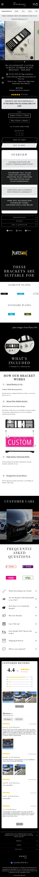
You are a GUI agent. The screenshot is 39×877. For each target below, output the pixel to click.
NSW (16, 11)
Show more (19, 824)
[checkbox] (19, 719)
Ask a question (19, 225)
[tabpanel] (19, 772)
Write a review (19, 706)
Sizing (19, 221)
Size (19, 112)
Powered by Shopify (19, 875)
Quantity (19, 131)
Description (19, 217)
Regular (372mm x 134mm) (19, 115)
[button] (19, 677)
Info (19, 845)
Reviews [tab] (8, 714)
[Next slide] (36, 525)
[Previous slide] (2, 525)
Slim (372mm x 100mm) (19, 120)
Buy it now (19, 145)
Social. (19, 849)
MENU (19, 841)
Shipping (12, 90)
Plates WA (33, 328)
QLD (30, 11)
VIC (23, 11)
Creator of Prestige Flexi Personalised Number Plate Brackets (19, 835)
